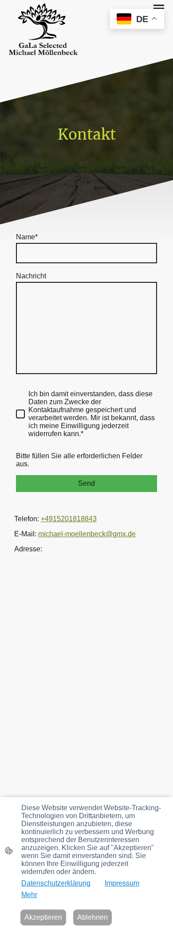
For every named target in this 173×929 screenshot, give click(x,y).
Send (86, 483)
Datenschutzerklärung (55, 883)
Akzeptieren (43, 917)
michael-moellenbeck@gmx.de (87, 534)
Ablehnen (92, 917)
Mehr (29, 894)
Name (27, 237)
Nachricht (31, 276)
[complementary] (137, 20)
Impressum (122, 883)
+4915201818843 (69, 519)
